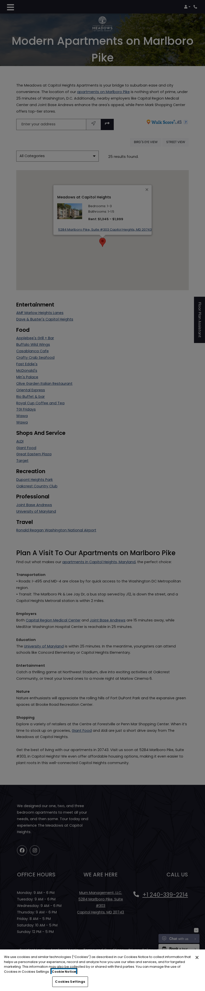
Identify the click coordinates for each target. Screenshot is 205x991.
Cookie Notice (64, 971)
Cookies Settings (70, 981)
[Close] (197, 957)
